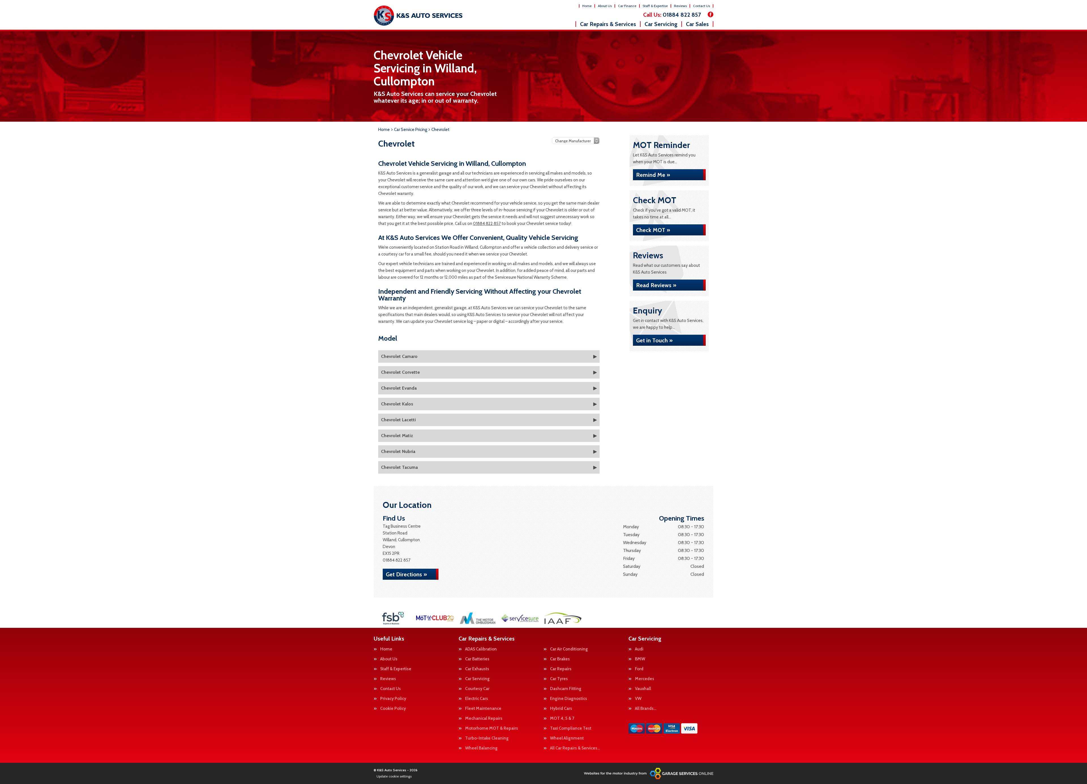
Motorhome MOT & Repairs (491, 728)
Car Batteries (477, 659)
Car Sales (697, 24)
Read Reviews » (656, 285)
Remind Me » (653, 174)
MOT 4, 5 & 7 (562, 718)
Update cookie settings (394, 776)
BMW (640, 659)
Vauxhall (643, 689)
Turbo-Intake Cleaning (487, 738)
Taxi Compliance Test (570, 728)
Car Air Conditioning (569, 649)
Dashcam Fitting (565, 689)
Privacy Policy (393, 699)
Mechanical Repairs (483, 718)
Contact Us (701, 6)
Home (587, 6)
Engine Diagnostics (568, 699)
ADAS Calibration (481, 649)
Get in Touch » (654, 340)
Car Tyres (559, 679)
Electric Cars (476, 699)
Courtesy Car (477, 689)
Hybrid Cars (561, 708)
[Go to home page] (418, 15)
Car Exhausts (477, 669)
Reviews (680, 6)
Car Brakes (560, 659)
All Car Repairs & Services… (575, 748)
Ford (639, 669)
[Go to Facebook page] (710, 14)
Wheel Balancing (481, 748)
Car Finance (627, 6)
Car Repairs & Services (608, 24)
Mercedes (644, 679)
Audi (639, 649)
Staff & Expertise (655, 6)
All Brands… (645, 708)
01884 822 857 (672, 15)
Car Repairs (561, 669)
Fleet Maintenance (483, 708)
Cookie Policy (393, 708)
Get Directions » (406, 574)
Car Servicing (661, 24)
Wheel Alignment (567, 738)
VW (638, 699)
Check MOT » (653, 230)
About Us (605, 6)
